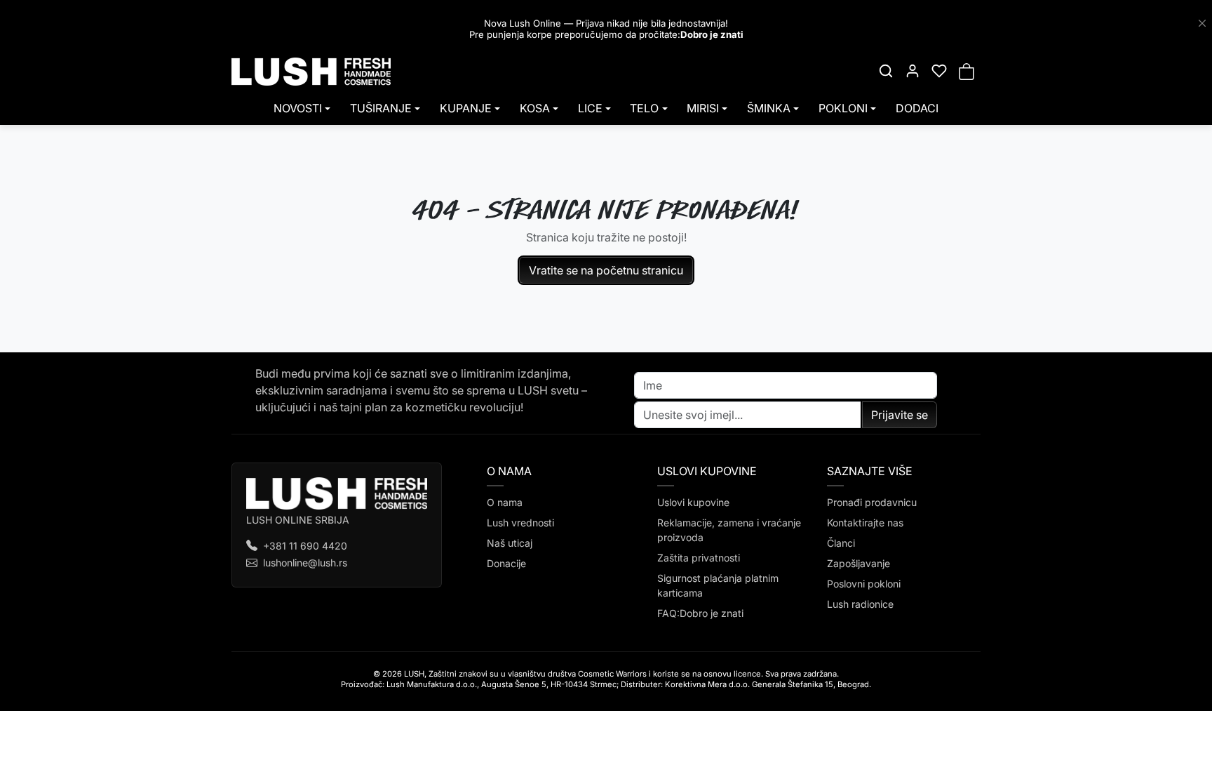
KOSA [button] (535, 108)
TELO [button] (644, 108)
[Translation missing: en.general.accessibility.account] (912, 70)
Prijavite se (899, 415)
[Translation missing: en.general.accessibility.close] (1202, 23)
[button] (886, 70)
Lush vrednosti (520, 523)
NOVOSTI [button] (298, 108)
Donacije (506, 563)
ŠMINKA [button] (768, 108)
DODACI (917, 108)
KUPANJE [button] (466, 108)
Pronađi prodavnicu (872, 502)
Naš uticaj (509, 543)
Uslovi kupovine (693, 502)
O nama (505, 502)
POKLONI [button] (843, 108)
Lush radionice (860, 604)
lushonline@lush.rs (305, 563)
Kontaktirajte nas (865, 523)
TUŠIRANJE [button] (381, 108)
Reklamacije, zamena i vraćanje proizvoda (729, 530)
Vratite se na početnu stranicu (606, 270)
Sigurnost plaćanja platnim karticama (718, 585)
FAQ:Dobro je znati (700, 613)
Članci (841, 543)
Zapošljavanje (858, 563)
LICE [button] (590, 108)
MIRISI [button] (703, 108)
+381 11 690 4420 (305, 546)
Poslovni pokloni (864, 584)
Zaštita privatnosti (698, 558)
